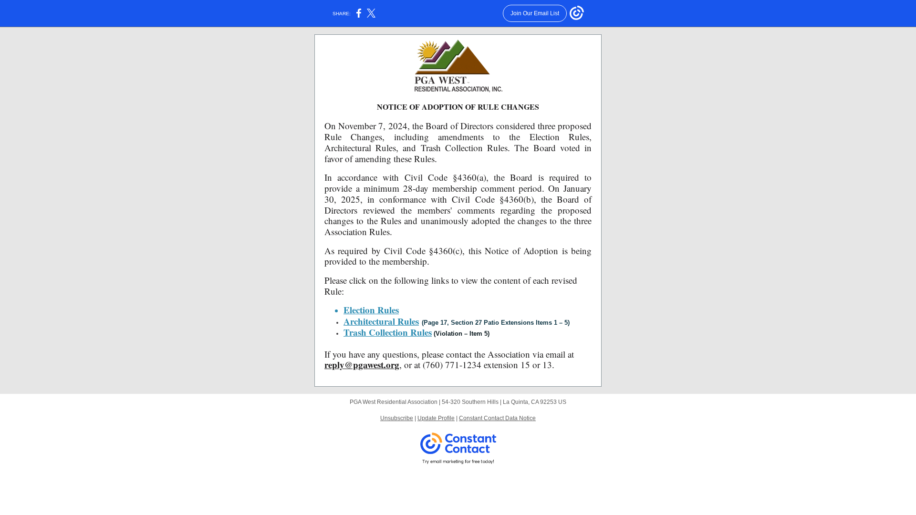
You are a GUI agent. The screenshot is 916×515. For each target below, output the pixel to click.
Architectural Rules (381, 321)
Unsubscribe (396, 418)
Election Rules (371, 309)
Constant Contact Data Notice (497, 418)
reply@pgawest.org (361, 364)
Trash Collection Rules (388, 332)
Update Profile (436, 418)
